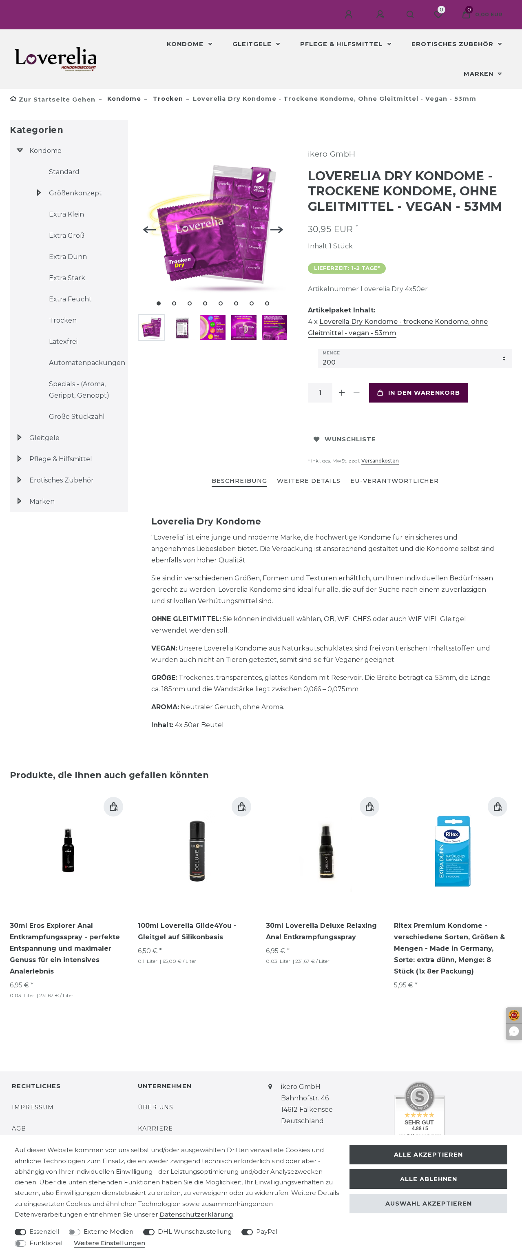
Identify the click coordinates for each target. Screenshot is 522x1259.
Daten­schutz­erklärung (196, 1214)
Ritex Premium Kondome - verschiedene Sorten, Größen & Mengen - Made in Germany (449, 948)
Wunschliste (350, 439)
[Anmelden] (350, 14)
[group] (325, 851)
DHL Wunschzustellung (195, 1231)
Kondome (186, 44)
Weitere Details (309, 481)
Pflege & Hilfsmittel (342, 44)
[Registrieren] (381, 14)
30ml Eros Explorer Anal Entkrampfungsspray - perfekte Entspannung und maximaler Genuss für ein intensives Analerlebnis (65, 948)
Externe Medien (108, 1231)
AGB (19, 1128)
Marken (479, 73)
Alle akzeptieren (428, 1154)
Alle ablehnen (428, 1179)
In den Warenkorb (424, 392)
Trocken (167, 98)
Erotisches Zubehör (453, 44)
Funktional (45, 1243)
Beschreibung (239, 481)
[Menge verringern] (356, 393)
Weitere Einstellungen (109, 1243)
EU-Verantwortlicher (394, 481)
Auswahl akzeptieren (428, 1203)
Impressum (33, 1107)
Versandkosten (380, 461)
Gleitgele (253, 44)
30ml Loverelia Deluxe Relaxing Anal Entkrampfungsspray (321, 931)
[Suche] (410, 14)
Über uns (155, 1107)
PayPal (266, 1231)
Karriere (155, 1128)
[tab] (239, 481)
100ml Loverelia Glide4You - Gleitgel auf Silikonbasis (187, 931)
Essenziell (44, 1231)
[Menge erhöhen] (342, 393)
